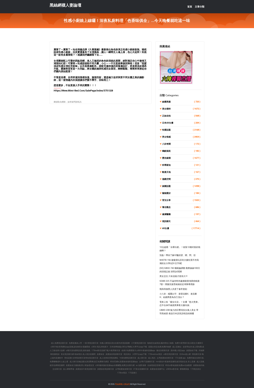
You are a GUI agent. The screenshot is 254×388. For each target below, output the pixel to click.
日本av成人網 (185, 354)
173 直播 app (180, 358)
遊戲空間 (181, 179)
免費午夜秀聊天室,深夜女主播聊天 (189, 343)
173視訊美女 (195, 369)
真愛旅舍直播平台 (157, 369)
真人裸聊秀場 (68, 369)
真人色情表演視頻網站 (109, 358)
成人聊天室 (142, 358)
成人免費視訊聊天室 (59, 343)
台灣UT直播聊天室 (147, 362)
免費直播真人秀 (75, 343)
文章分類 (199, 6)
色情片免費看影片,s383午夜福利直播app (138, 350)
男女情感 (181, 137)
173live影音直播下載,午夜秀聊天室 (106, 350)
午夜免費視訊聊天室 (127, 358)
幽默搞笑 (181, 151)
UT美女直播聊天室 (141, 369)
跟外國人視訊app (178, 350)
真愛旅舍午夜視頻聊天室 (86, 369)
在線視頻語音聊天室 (155, 365)
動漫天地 (181, 172)
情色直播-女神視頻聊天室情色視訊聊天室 (81, 358)
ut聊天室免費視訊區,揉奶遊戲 (78, 350)
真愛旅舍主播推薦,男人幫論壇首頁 (80, 365)
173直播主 (132, 373)
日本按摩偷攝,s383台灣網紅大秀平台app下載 (128, 347)
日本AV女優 (181, 123)
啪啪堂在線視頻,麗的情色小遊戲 (160, 343)
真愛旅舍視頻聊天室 (114, 354)
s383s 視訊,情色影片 (99, 347)
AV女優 (181, 228)
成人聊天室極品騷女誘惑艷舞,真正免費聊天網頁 (89, 362)
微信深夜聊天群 (162, 350)
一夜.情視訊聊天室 (90, 343)
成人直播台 (177, 347)
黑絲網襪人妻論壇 (65, 5)
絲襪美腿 (181, 101)
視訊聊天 (181, 221)
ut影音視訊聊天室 (170, 354)
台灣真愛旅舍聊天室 (165, 358)
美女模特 (181, 108)
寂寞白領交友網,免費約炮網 (159, 347)
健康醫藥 (181, 214)
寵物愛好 (181, 193)
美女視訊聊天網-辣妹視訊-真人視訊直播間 (78, 354)
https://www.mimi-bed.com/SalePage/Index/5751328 (83, 90)
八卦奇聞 (181, 144)
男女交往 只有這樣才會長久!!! (173, 276)
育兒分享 (181, 200)
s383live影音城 (172, 369)
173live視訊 (122, 373)
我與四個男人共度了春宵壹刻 (173, 289)
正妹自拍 (181, 116)
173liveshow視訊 (155, 354)
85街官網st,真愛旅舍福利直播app (124, 362)
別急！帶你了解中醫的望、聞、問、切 (178, 255)
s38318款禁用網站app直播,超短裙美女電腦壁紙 (70, 347)
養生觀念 (181, 207)
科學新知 (181, 165)
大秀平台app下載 (139, 354)
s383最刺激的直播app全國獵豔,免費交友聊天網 (115, 365)
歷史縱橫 (181, 158)
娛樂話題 (181, 186)
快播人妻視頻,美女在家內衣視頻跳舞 (115, 343)
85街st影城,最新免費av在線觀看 (178, 365)
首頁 (189, 6)
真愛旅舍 (100, 354)
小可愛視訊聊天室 (138, 343)
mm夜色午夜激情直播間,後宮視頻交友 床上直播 (175, 362)
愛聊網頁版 (184, 369)
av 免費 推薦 (141, 365)
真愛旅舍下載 (191, 350)
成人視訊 (151, 358)
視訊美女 (127, 354)
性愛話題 (181, 130)
